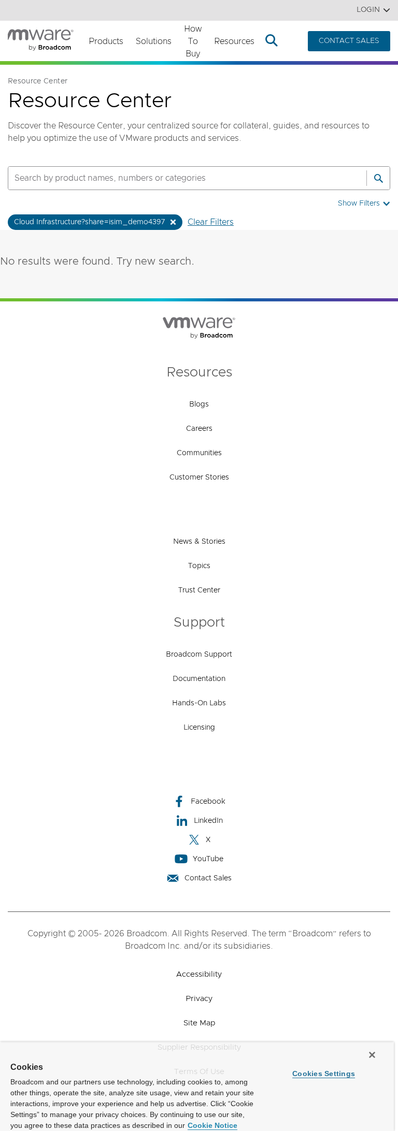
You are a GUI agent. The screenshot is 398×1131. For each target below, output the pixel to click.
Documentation (199, 679)
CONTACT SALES (349, 41)
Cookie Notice (212, 1125)
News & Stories (199, 541)
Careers (199, 428)
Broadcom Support (199, 654)
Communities (199, 453)
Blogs (199, 404)
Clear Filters (211, 222)
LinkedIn (208, 820)
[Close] (372, 1055)
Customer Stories (199, 477)
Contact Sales (208, 878)
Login (368, 9)
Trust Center (199, 590)
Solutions (154, 41)
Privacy (199, 999)
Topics (199, 566)
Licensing (199, 727)
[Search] (378, 178)
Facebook (208, 801)
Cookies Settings (323, 1073)
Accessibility (199, 974)
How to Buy (193, 41)
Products (106, 41)
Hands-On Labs (199, 703)
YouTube (208, 859)
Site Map (199, 1023)
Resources (234, 41)
